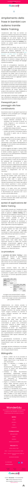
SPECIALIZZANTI (14, 434)
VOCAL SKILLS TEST (14, 448)
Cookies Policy (8, 469)
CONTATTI (14, 427)
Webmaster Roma (14, 482)
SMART (14, 436)
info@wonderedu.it (9, 464)
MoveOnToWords (14, 457)
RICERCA (14, 439)
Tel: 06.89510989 (8, 462)
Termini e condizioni (23, 469)
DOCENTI (14, 422)
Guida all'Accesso (14, 441)
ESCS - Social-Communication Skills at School (14, 454)
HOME (14, 419)
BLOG (14, 424)
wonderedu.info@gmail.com (14, 1)
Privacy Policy (14, 469)
